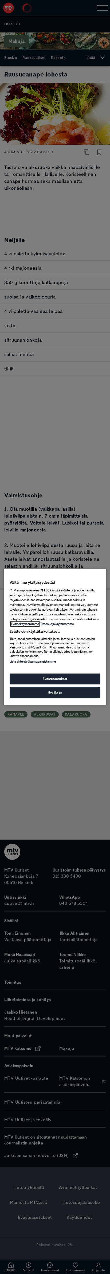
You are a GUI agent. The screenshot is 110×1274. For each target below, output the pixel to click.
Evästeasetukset (55, 679)
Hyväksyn (55, 692)
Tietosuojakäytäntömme (57, 624)
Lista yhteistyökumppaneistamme (33, 661)
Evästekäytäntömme (25, 624)
